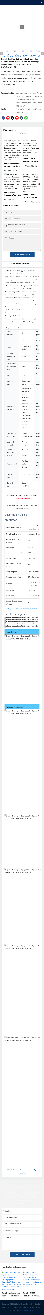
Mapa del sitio (29, 1310)
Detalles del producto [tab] (20, 264)
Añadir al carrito (12, 171)
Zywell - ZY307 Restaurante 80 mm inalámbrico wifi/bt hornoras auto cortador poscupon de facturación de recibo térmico (31, 160)
